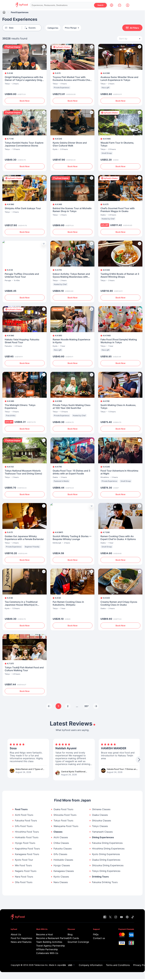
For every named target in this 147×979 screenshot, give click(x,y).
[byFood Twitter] (110, 917)
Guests (32, 28)
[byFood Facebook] (105, 917)
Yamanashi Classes (102, 831)
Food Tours (21, 809)
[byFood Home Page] (22, 6)
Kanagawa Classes (64, 871)
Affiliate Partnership (47, 949)
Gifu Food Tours (23, 826)
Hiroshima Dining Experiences (108, 848)
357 (86, 706)
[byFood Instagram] (115, 917)
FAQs (95, 934)
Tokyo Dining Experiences (106, 871)
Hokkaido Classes (63, 859)
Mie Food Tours (23, 865)
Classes (58, 831)
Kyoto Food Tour (24, 859)
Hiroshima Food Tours (27, 831)
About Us (16, 934)
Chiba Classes (61, 843)
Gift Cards (73, 938)
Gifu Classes (60, 854)
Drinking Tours (100, 876)
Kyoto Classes (61, 876)
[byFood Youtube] (121, 917)
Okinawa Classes (101, 809)
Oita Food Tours (23, 882)
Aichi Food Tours (24, 815)
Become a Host (44, 934)
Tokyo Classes (100, 826)
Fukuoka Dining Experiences (107, 843)
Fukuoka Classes (63, 848)
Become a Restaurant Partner (48, 938)
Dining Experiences (103, 837)
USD (70, 965)
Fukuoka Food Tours (26, 820)
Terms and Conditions (118, 965)
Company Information (90, 965)
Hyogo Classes (62, 865)
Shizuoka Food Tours (65, 815)
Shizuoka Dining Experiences (107, 865)
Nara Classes (61, 882)
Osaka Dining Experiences (106, 859)
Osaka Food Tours (63, 809)
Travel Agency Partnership (48, 945)
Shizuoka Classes (101, 820)
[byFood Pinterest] (127, 917)
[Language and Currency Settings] (111, 5)
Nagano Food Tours (25, 871)
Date (11, 28)
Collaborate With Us (47, 953)
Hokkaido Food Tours (26, 837)
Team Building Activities (48, 941)
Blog (70, 934)
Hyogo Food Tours (25, 843)
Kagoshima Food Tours (27, 848)
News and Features (19, 941)
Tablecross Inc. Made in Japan (48, 965)
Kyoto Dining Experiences (106, 854)
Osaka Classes (100, 815)
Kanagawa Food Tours (27, 854)
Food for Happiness (19, 938)
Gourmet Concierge (76, 941)
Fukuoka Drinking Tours (105, 882)
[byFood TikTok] (132, 917)
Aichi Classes (61, 837)
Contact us (99, 938)
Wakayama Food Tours (66, 826)
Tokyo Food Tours (63, 820)
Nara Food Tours (24, 876)
